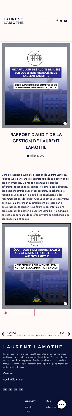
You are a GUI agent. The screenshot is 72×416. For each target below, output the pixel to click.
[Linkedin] (21, 389)
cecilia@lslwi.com (13, 379)
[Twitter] (61, 21)
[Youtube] (65, 21)
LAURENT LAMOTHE (14, 21)
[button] (42, 21)
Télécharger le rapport (19, 313)
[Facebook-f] (57, 21)
